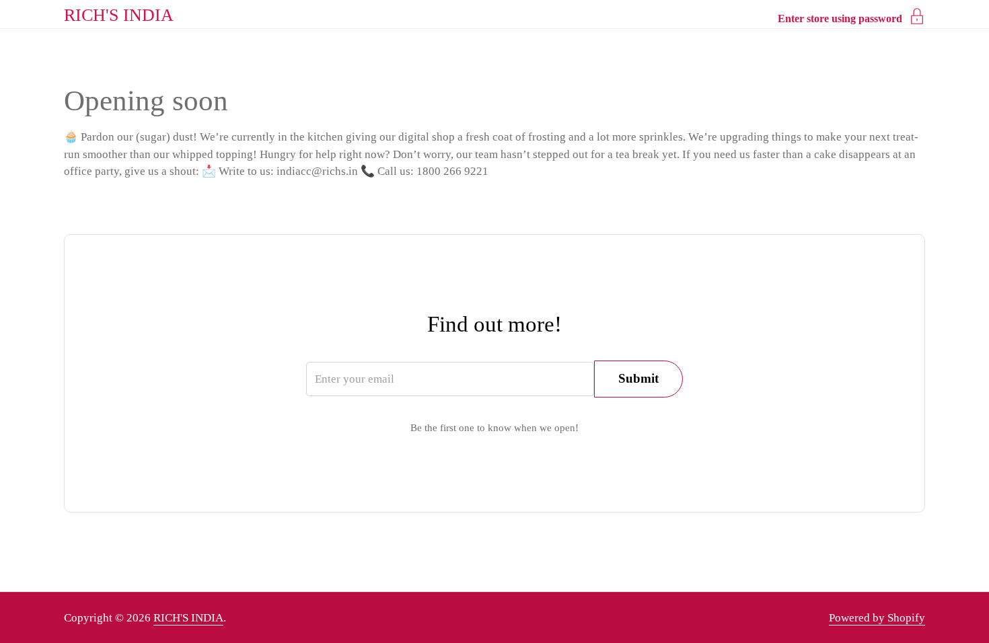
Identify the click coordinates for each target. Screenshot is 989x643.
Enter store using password (840, 18)
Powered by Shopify (877, 617)
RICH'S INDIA (119, 15)
